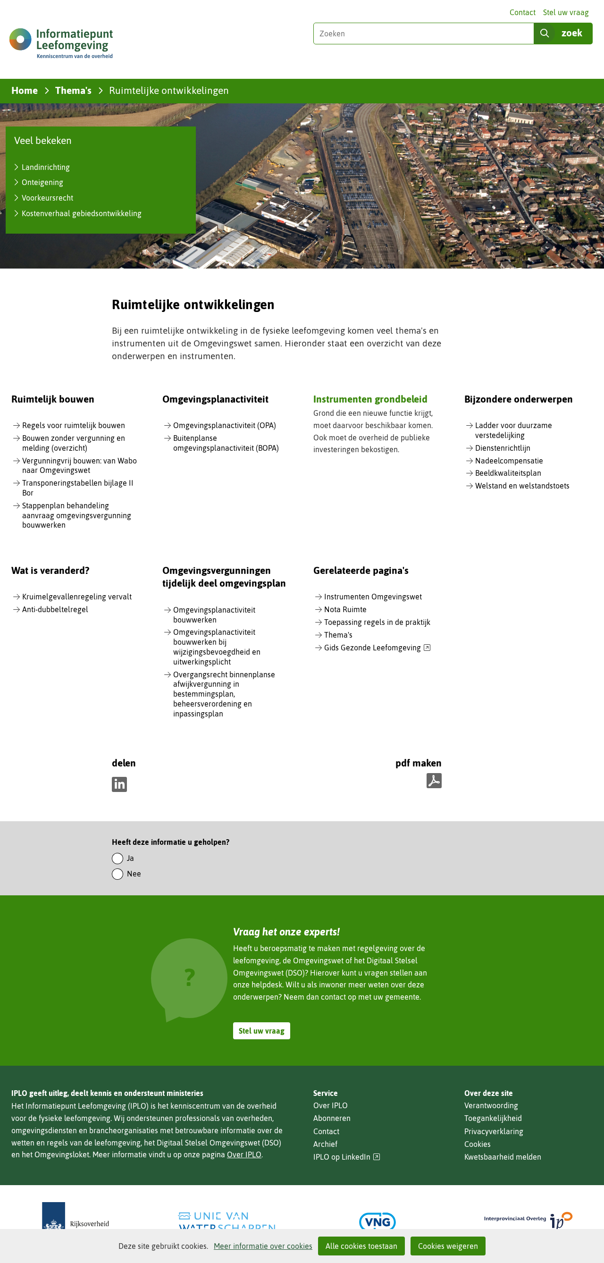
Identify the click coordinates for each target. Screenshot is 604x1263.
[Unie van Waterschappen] (226, 1222)
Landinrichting (46, 167)
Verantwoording (491, 1105)
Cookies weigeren (448, 1246)
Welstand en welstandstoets (522, 485)
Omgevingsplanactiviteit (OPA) (224, 425)
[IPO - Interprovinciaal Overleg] (528, 1222)
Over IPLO (244, 1154)
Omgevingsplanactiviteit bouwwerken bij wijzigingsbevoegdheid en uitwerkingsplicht (216, 646)
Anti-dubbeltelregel (55, 609)
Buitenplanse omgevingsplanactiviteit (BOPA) (226, 443)
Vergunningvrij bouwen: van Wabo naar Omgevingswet (79, 465)
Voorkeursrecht (47, 198)
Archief (325, 1144)
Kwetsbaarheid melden (502, 1157)
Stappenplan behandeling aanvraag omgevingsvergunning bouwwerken (76, 515)
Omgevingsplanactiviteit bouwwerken (214, 615)
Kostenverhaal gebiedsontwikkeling (82, 213)
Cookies (477, 1144)
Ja (130, 858)
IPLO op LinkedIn (346, 1157)
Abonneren (332, 1118)
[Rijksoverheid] (75, 1222)
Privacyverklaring (493, 1131)
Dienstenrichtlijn (502, 448)
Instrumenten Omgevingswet (373, 596)
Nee (134, 873)
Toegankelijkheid (493, 1118)
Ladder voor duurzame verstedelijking (513, 430)
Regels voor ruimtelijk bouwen (73, 425)
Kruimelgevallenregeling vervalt (77, 596)
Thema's (338, 635)
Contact (523, 12)
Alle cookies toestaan (361, 1246)
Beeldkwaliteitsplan (508, 473)
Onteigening (42, 182)
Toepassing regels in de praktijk (377, 622)
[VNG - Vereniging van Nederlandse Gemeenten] (377, 1222)
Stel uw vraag (566, 12)
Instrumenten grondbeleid (370, 398)
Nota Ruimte (345, 609)
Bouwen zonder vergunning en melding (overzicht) (73, 443)
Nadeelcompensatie (509, 460)
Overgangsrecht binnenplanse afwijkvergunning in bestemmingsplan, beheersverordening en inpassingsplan (224, 694)
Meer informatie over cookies (263, 1246)
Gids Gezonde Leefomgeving (377, 648)
